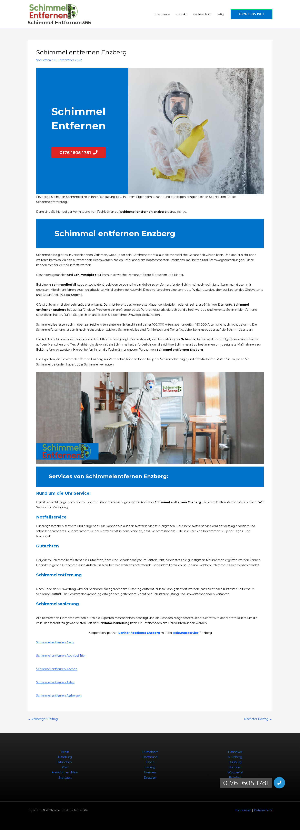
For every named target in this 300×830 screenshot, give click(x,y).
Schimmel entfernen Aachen (56, 669)
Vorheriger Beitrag (43, 719)
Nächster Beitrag (258, 719)
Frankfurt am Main (65, 772)
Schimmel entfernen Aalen (55, 682)
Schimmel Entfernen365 (59, 22)
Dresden (150, 777)
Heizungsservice (186, 633)
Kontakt (181, 14)
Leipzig (150, 767)
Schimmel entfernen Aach (55, 642)
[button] (251, 14)
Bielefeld (235, 777)
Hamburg (65, 757)
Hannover (235, 752)
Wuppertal (235, 772)
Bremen (150, 772)
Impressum (243, 810)
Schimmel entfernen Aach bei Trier (61, 655)
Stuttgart (65, 777)
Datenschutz (263, 810)
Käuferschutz (202, 14)
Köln (65, 767)
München (65, 762)
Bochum (235, 767)
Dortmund (150, 757)
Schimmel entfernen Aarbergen (59, 695)
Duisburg (235, 762)
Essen (150, 762)
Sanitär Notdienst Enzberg (139, 633)
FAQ (220, 14)
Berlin (65, 752)
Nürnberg (235, 757)
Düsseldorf (150, 752)
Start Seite (162, 14)
